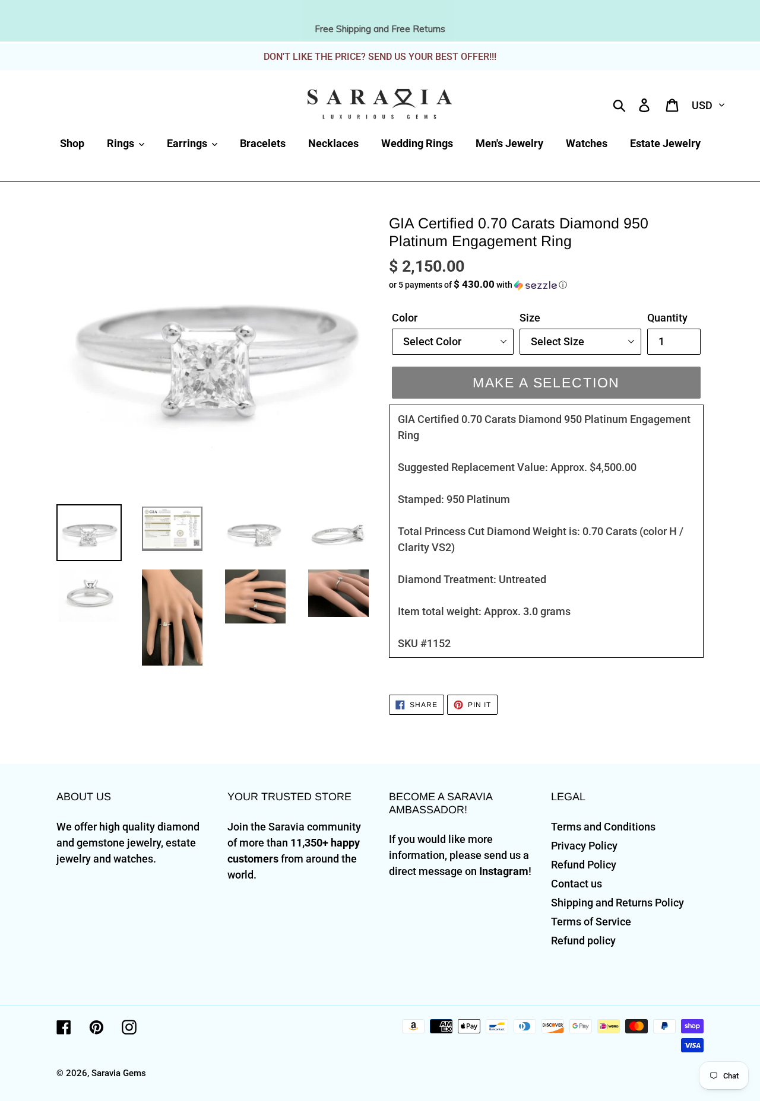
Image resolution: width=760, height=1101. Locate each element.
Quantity (667, 317)
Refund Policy (583, 864)
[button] (546, 285)
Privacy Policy (584, 845)
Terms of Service (591, 921)
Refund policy (583, 940)
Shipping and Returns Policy (617, 902)
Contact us (576, 883)
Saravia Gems (118, 1073)
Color (404, 317)
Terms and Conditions (603, 826)
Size (530, 317)
